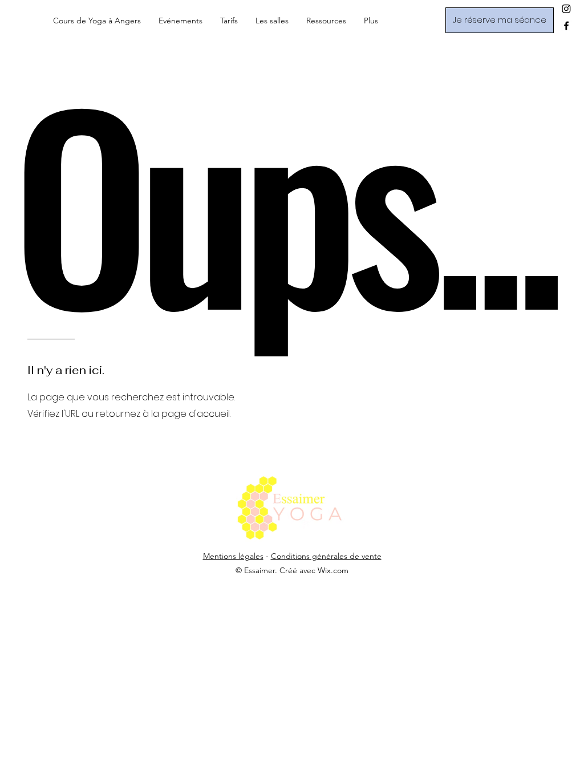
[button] (180, 20)
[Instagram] (566, 8)
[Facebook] (566, 25)
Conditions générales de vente (326, 556)
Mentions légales (233, 556)
